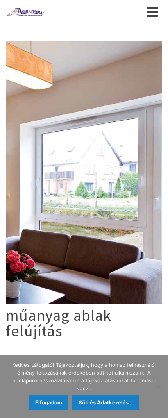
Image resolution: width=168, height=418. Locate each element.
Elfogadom (48, 402)
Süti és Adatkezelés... (106, 402)
